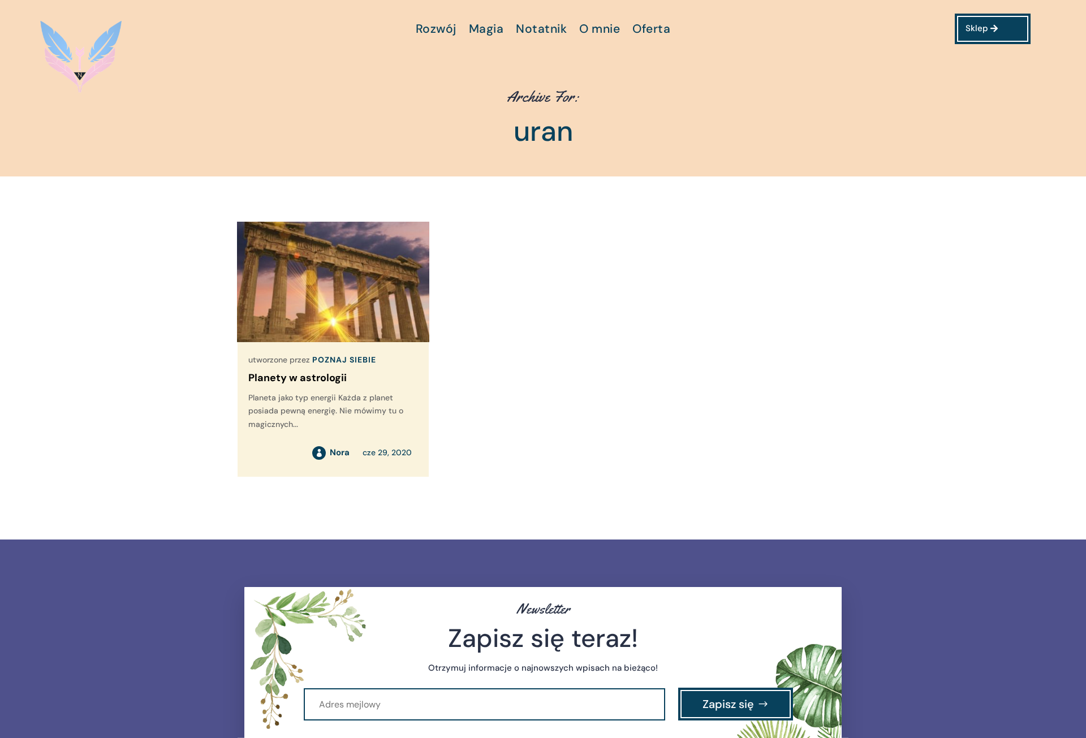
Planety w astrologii (297, 378)
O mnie (599, 31)
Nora (340, 452)
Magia (486, 31)
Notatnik (541, 31)
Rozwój (436, 31)
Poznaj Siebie (344, 360)
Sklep (977, 28)
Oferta (651, 31)
